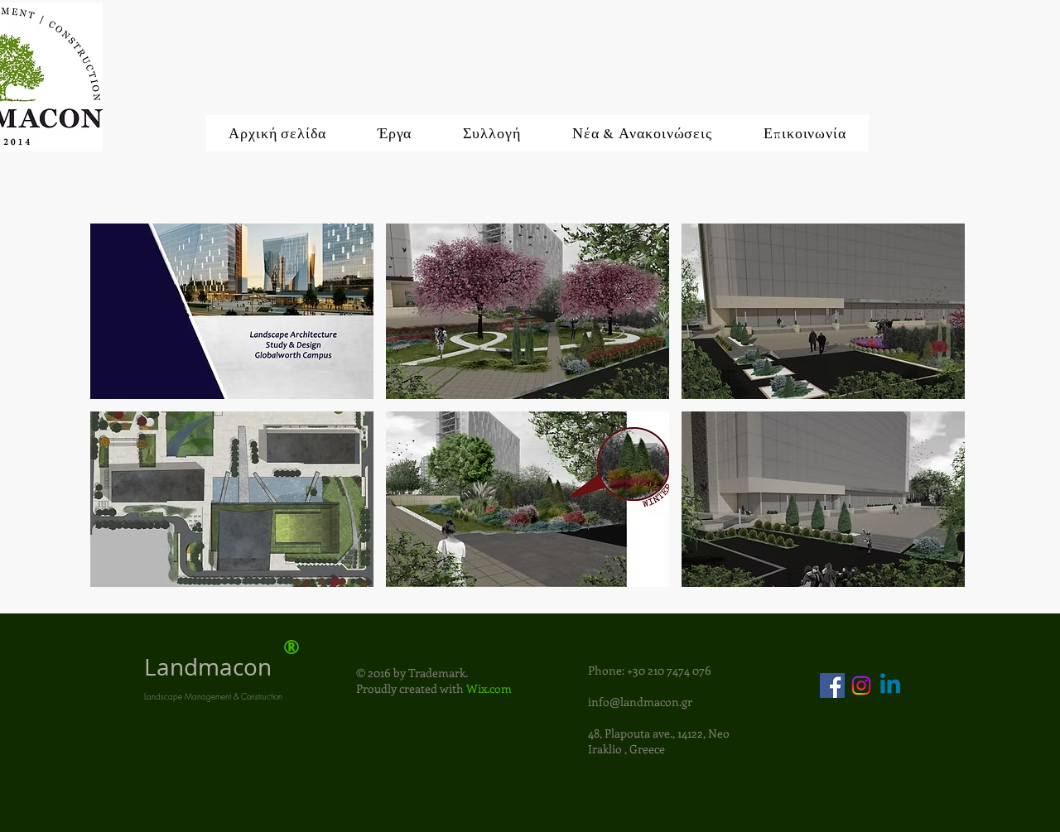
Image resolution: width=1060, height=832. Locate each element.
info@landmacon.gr (640, 701)
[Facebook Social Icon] (832, 685)
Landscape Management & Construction (213, 696)
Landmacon (208, 667)
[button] (231, 311)
